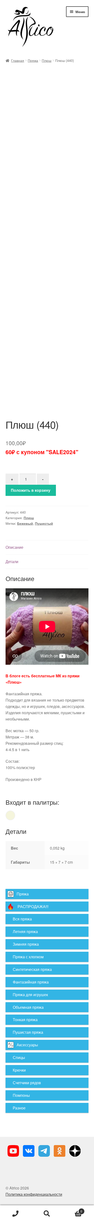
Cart (72, 1209)
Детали (12, 561)
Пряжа (33, 60)
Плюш (46, 60)
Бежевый (25, 523)
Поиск (47, 1214)
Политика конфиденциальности (34, 1194)
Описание (14, 547)
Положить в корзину (30, 490)
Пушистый (44, 523)
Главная (17, 60)
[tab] (47, 547)
